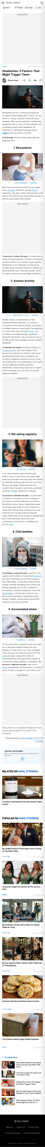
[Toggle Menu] (3, 2)
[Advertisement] (22, 40)
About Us (9, 1127)
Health (4, 66)
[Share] (24, 80)
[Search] (42, 3)
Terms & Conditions (12, 1133)
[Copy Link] (30, 80)
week (4, 656)
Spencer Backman (21, 568)
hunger (14, 491)
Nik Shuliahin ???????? (21, 315)
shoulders (11, 190)
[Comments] (40, 80)
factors (32, 331)
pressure (37, 576)
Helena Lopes (21, 469)
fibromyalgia (7, 593)
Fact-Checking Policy (31, 1133)
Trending (19, 7)
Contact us (20, 1127)
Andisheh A (21, 640)
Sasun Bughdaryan (21, 182)
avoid (4, 667)
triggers (5, 133)
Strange (30, 7)
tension (35, 190)
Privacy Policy (33, 1127)
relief (11, 524)
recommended (8, 350)
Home (7, 7)
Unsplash (33, 182)
